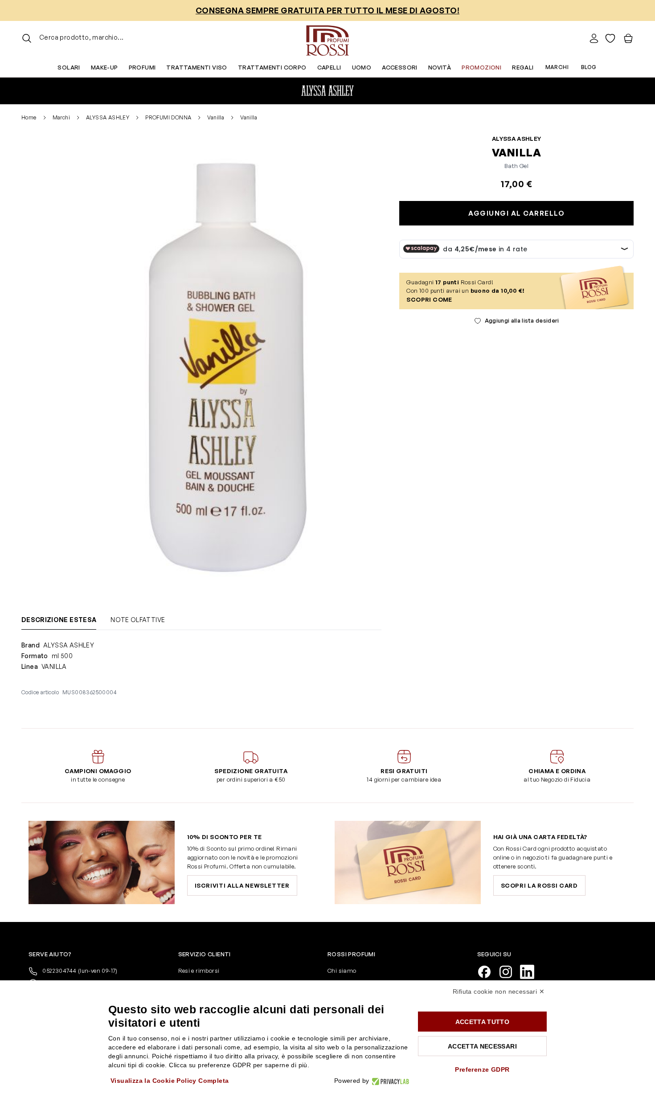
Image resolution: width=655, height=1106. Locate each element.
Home (29, 117)
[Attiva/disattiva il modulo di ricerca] (27, 38)
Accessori (400, 67)
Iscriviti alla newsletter (242, 885)
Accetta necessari (482, 1046)
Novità (439, 67)
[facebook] (488, 971)
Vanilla (215, 117)
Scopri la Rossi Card (539, 885)
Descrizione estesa (58, 619)
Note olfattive (138, 619)
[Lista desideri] (610, 38)
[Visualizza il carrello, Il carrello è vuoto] (628, 38)
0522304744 (79, 970)
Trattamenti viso (196, 67)
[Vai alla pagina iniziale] (327, 38)
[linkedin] (530, 971)
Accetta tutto (482, 1021)
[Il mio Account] (594, 38)
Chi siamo (342, 970)
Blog (589, 67)
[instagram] (509, 971)
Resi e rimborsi (199, 970)
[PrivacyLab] (389, 1081)
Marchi (557, 67)
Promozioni (481, 67)
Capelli (329, 67)
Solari (68, 67)
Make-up (104, 67)
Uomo (362, 67)
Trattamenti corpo (272, 67)
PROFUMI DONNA (168, 117)
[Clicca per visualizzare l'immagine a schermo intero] (223, 369)
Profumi (142, 67)
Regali (522, 67)
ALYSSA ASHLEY (107, 117)
